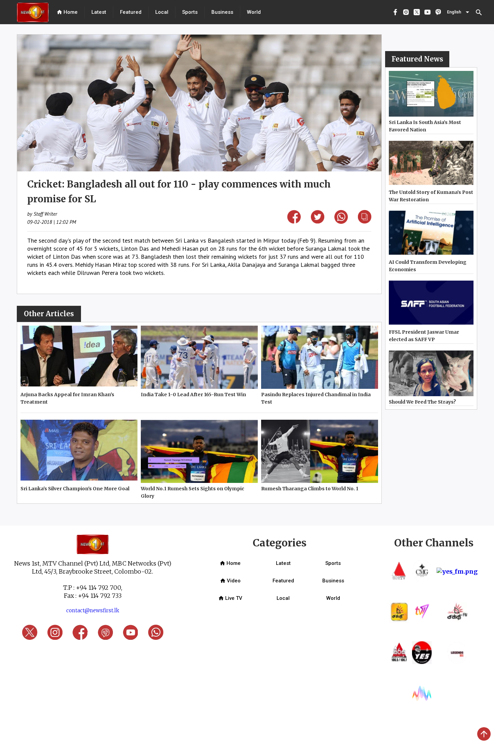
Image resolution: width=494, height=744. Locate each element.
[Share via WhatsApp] (341, 221)
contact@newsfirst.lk (92, 610)
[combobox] (458, 12)
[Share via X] (317, 221)
